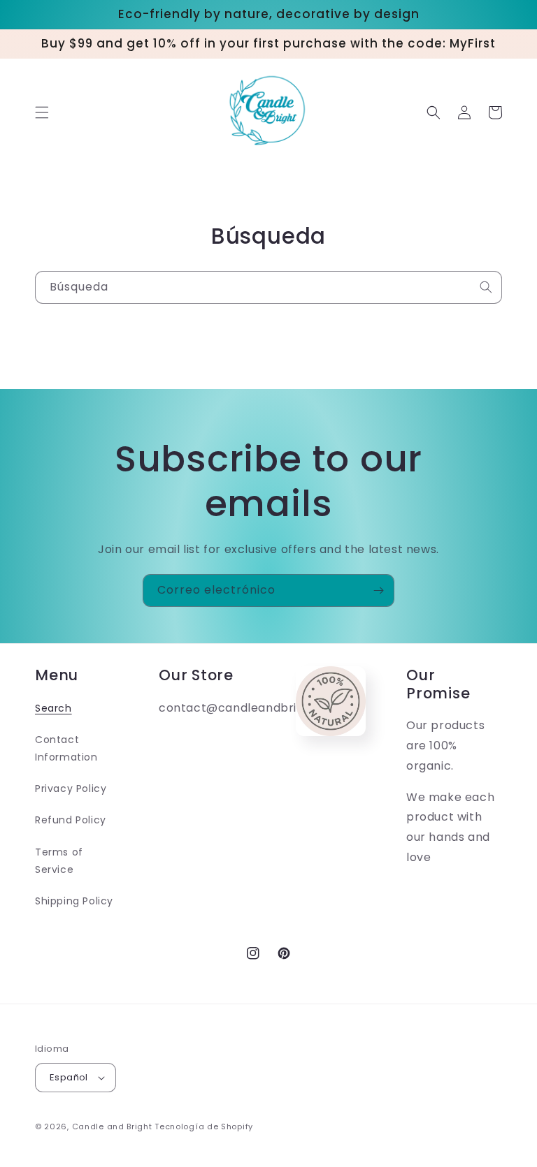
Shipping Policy (74, 901)
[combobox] (268, 287)
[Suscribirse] (378, 590)
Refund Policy (70, 820)
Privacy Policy (70, 788)
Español (69, 1077)
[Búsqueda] (486, 287)
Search (53, 708)
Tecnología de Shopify (204, 1126)
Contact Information (66, 748)
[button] (42, 112)
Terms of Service (59, 860)
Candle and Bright (112, 1126)
